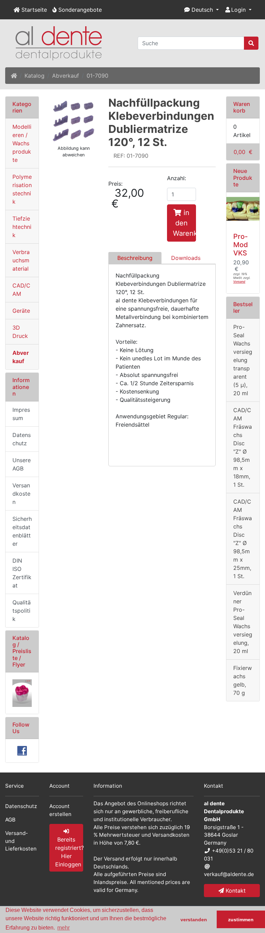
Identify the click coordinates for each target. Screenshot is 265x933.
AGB (10, 819)
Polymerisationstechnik (22, 189)
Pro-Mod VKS (240, 244)
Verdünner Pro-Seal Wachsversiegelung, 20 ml (242, 622)
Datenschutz (21, 439)
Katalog (34, 75)
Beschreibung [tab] (135, 257)
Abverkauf (65, 75)
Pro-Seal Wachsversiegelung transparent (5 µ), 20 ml (242, 360)
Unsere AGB (21, 464)
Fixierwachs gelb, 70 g (242, 680)
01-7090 (97, 75)
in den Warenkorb (184, 222)
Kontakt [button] (235, 890)
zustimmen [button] (241, 919)
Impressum (21, 413)
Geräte (21, 310)
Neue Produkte (242, 177)
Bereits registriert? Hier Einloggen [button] (69, 852)
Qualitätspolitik (21, 610)
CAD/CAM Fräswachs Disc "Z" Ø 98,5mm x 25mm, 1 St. (242, 539)
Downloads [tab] (185, 257)
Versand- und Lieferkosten (21, 841)
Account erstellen (60, 810)
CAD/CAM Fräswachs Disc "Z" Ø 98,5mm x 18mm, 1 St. (242, 447)
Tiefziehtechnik (21, 227)
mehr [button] (63, 928)
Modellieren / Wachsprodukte (21, 143)
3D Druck (20, 331)
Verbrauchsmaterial (21, 260)
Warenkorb (241, 107)
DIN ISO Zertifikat (21, 573)
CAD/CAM (21, 289)
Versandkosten (21, 493)
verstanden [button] (193, 919)
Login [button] (238, 9)
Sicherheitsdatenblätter (22, 531)
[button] (201, 10)
